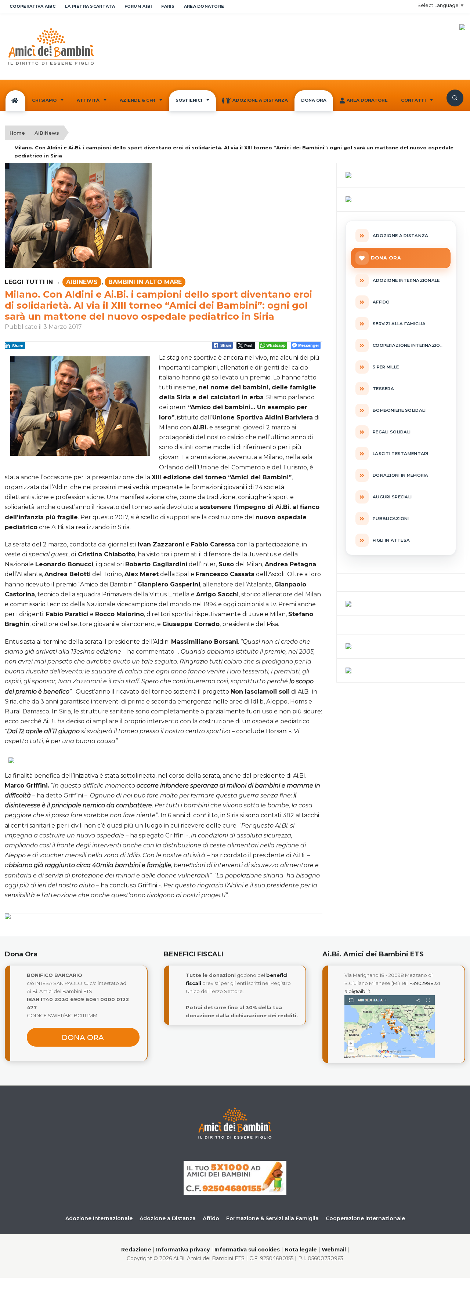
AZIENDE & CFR (137, 100)
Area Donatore (367, 100)
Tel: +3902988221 (420, 983)
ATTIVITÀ (88, 100)
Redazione (136, 1249)
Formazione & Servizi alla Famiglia (272, 1218)
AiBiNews (47, 133)
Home (17, 133)
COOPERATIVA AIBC (32, 6)
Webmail (334, 1249)
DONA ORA (313, 100)
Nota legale (301, 1249)
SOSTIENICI (189, 100)
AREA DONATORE (204, 6)
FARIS (167, 6)
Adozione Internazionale (99, 1218)
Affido (211, 1218)
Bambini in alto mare (145, 282)
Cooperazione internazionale (365, 1218)
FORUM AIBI (138, 6)
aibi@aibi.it (357, 991)
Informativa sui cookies (247, 1249)
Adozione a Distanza (260, 100)
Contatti (413, 100)
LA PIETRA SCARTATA (90, 6)
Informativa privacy (183, 1249)
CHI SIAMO (44, 100)
